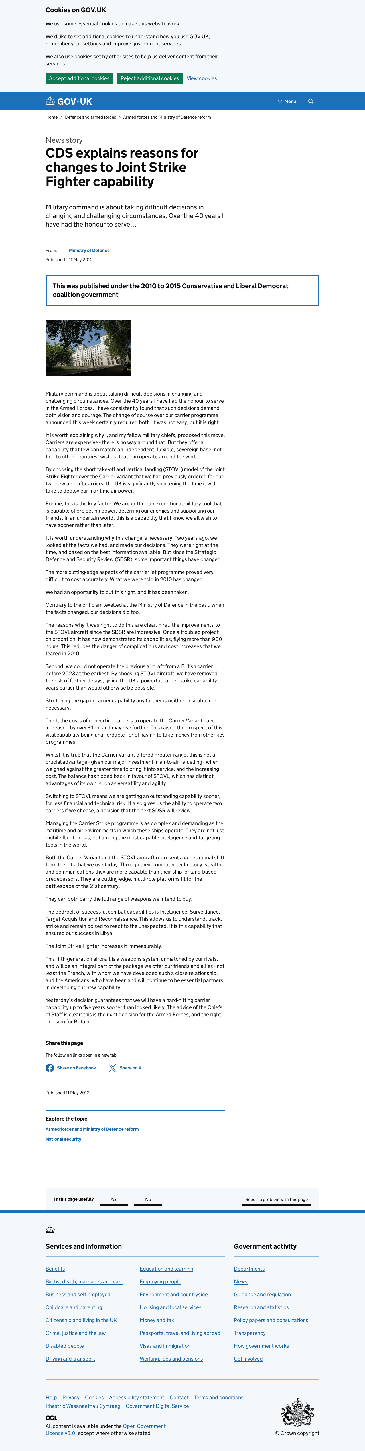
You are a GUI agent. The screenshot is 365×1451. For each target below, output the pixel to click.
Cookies (94, 1397)
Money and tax (157, 1320)
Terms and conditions (219, 1397)
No (153, 1199)
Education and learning (166, 1268)
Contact (179, 1397)
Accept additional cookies (79, 78)
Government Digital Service (157, 1406)
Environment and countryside (174, 1294)
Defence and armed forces (90, 117)
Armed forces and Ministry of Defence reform (167, 117)
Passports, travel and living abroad (180, 1333)
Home (52, 117)
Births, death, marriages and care (84, 1281)
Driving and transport (70, 1358)
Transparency (250, 1333)
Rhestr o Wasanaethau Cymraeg (83, 1406)
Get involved (248, 1358)
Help (51, 1397)
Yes (119, 1199)
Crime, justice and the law (76, 1333)
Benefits (55, 1268)
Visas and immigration (165, 1346)
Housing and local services (171, 1307)
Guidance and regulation (262, 1294)
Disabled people (65, 1346)
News (241, 1281)
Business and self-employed (78, 1294)
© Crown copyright (297, 1433)
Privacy (71, 1397)
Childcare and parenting (74, 1307)
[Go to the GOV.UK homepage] (69, 101)
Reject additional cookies (150, 78)
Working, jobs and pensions (171, 1358)
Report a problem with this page (276, 1199)
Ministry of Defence (89, 250)
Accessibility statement (136, 1397)
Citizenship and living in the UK (81, 1320)
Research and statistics (261, 1307)
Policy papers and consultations (271, 1320)
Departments (249, 1268)
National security (63, 1139)
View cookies (202, 78)
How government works (261, 1346)
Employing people (160, 1281)
